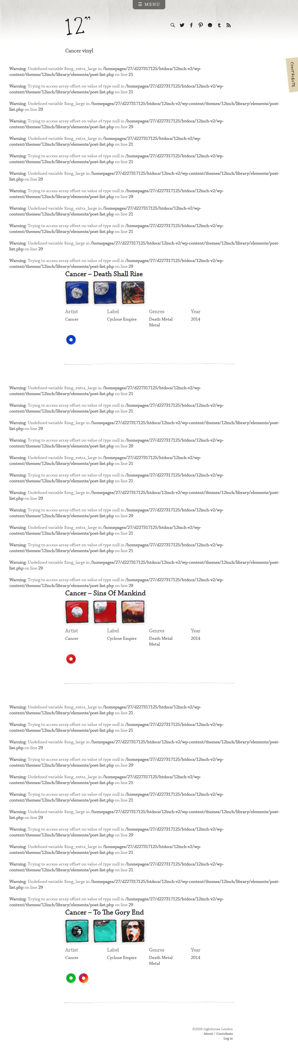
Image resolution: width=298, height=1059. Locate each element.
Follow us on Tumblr (219, 25)
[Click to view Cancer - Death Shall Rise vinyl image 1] (77, 293)
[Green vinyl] (71, 978)
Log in (228, 1038)
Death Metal (161, 319)
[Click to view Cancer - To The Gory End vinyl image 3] (132, 931)
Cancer (71, 319)
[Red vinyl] (71, 659)
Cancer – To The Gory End (104, 912)
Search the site (172, 25)
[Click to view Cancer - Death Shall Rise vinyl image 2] (105, 293)
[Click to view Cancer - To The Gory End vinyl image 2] (105, 931)
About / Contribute (218, 1034)
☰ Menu (149, 4)
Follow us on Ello (210, 25)
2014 (195, 319)
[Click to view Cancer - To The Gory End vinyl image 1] (77, 931)
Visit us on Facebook (191, 25)
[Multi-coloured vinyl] (83, 978)
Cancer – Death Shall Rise (104, 274)
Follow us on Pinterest (200, 25)
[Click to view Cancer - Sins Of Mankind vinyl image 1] (77, 612)
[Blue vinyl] (71, 339)
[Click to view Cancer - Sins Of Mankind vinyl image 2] (105, 612)
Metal (154, 325)
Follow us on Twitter (182, 25)
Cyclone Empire (122, 319)
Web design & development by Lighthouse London (85, 1036)
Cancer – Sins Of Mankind (105, 593)
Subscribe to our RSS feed (228, 25)
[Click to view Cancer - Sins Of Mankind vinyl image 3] (132, 612)
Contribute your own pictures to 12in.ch (291, 74)
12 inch (78, 26)
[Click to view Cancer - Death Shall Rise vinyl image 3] (132, 293)
